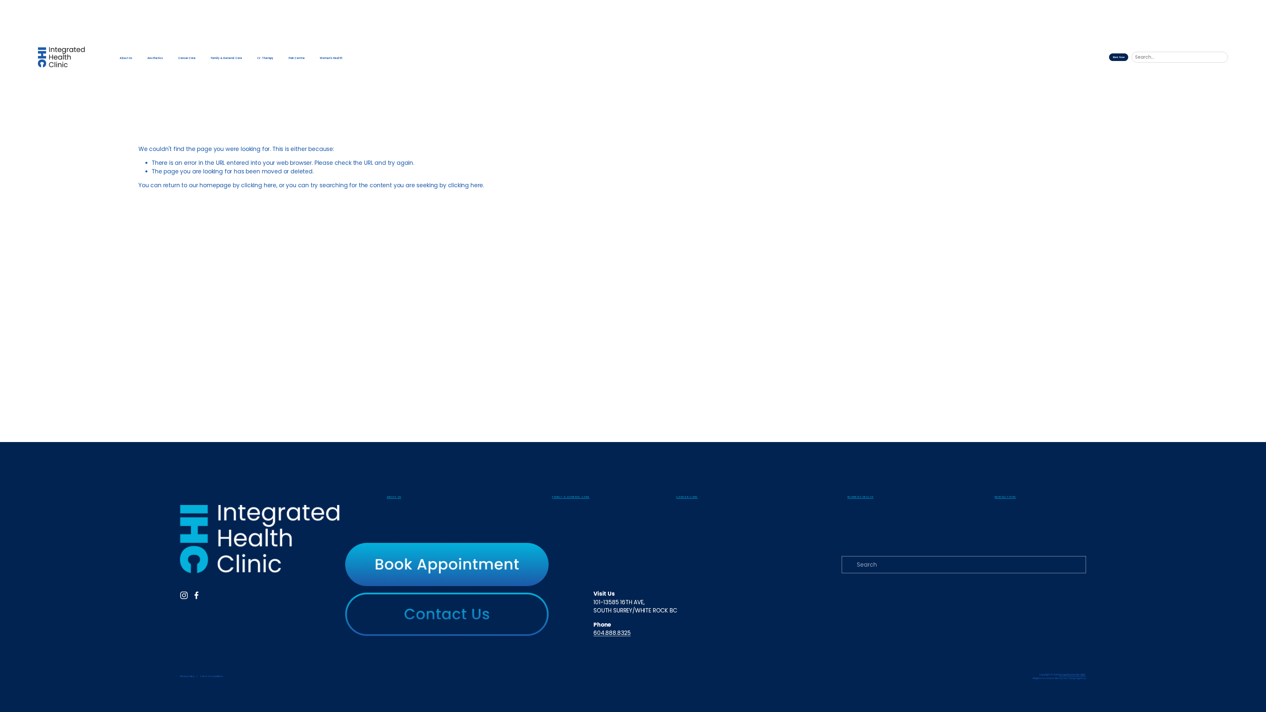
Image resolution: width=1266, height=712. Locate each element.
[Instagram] (184, 595)
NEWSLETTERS (1005, 497)
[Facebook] (196, 595)
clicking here (258, 185)
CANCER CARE (687, 497)
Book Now (1119, 57)
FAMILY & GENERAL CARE (570, 497)
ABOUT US (394, 497)
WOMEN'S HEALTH (860, 497)
